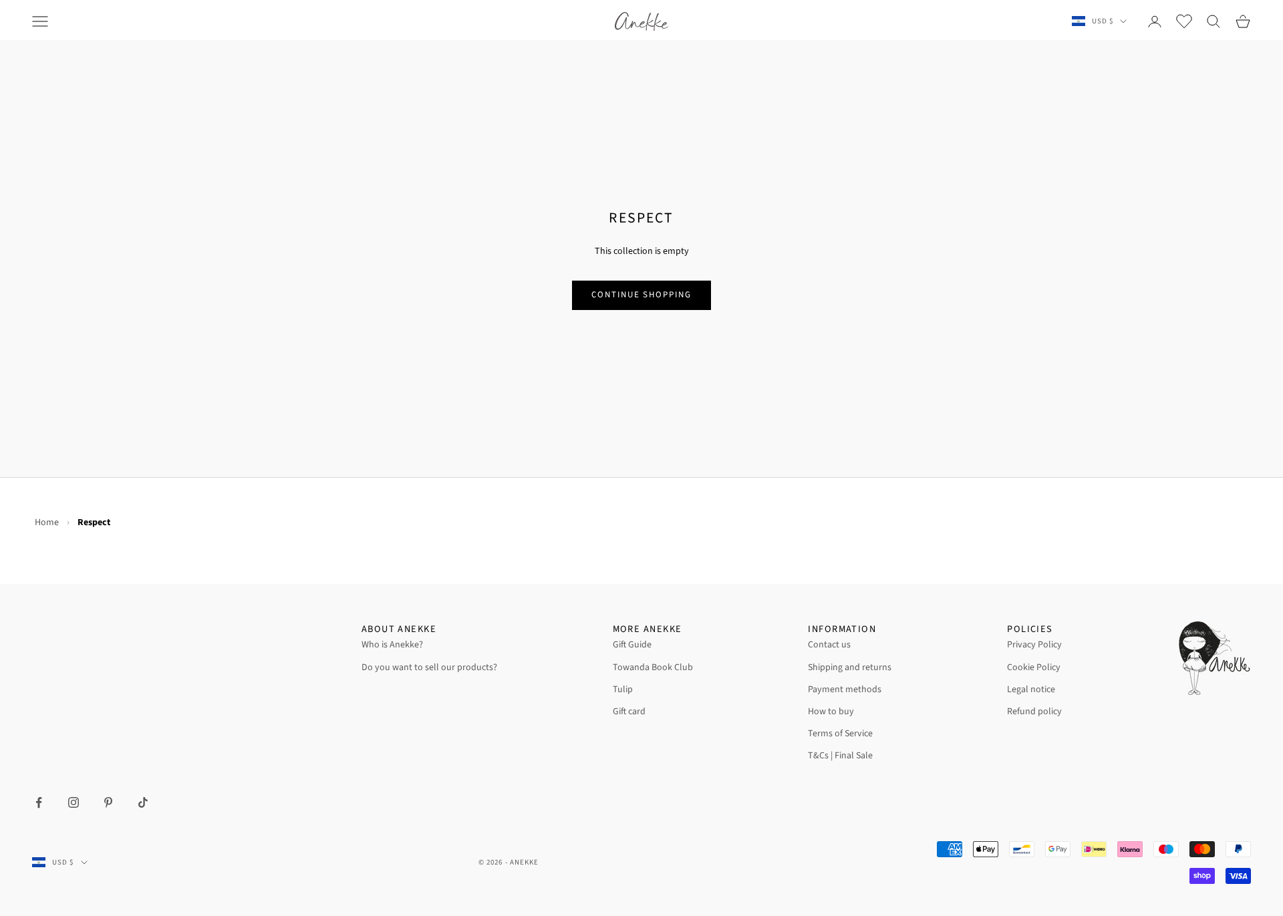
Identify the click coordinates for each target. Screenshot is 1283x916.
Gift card (629, 711)
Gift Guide (632, 644)
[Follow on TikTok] (143, 802)
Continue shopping (641, 295)
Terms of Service (840, 733)
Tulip (623, 689)
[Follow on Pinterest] (108, 802)
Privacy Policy (1034, 644)
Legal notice (1031, 689)
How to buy (831, 711)
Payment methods (844, 689)
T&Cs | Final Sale (840, 755)
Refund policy (1034, 711)
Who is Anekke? (392, 644)
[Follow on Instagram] (73, 802)
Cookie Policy (1033, 667)
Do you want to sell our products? (429, 667)
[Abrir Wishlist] (1184, 21)
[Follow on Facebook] (38, 802)
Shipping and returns (849, 667)
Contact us (829, 644)
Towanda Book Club (653, 667)
